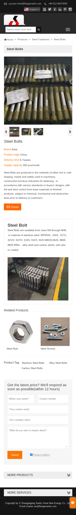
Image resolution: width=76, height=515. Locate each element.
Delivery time (12, 159)
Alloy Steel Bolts (58, 362)
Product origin (12, 154)
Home (8, 39)
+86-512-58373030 (57, 3)
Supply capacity (13, 165)
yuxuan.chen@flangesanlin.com (25, 3)
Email (13, 207)
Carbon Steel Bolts (32, 368)
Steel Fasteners (40, 39)
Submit (15, 455)
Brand (7, 149)
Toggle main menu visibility (68, 29)
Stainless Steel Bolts (33, 362)
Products (23, 39)
